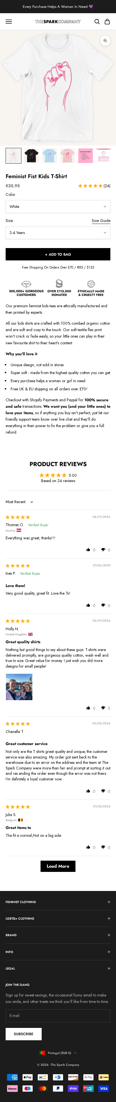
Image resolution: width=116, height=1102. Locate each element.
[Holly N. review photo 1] (19, 686)
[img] (18, 517)
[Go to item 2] (31, 156)
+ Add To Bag (58, 254)
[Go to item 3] (49, 156)
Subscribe (24, 1034)
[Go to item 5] (85, 156)
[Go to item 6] (103, 156)
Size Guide (101, 220)
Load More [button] (58, 866)
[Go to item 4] (67, 156)
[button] (91, 186)
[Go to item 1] (13, 156)
